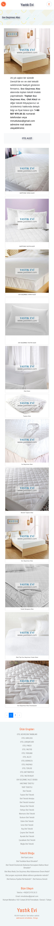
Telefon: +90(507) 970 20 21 (27, 892)
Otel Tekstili (27, 791)
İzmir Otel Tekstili (27, 825)
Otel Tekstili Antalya (27, 799)
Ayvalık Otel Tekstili (27, 836)
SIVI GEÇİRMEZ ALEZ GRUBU (27, 780)
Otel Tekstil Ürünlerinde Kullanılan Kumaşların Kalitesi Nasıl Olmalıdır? (27, 866)
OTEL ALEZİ (27, 757)
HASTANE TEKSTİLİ (27, 783)
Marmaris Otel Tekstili (27, 814)
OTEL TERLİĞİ (27, 768)
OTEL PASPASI (27, 765)
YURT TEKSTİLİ (27, 787)
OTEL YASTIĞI (27, 749)
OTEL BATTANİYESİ (27, 772)
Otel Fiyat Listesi (27, 857)
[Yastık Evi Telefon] (3, 4)
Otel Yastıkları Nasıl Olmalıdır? (27, 861)
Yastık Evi (27, 5)
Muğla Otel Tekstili (27, 844)
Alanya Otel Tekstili (27, 806)
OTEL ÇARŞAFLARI (27, 742)
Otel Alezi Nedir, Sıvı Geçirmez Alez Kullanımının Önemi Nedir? (27, 871)
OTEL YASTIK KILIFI (27, 776)
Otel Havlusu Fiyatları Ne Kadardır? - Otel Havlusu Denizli (27, 879)
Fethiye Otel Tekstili (27, 810)
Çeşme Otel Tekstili (27, 833)
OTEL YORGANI (27, 753)
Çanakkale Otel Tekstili (27, 840)
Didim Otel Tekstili (27, 821)
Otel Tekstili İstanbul (27, 802)
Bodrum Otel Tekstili (27, 817)
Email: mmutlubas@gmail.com (27, 896)
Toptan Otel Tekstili (27, 795)
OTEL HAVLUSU (27, 738)
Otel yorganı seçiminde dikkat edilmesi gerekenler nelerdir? (27, 875)
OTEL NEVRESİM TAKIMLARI (27, 734)
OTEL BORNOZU (27, 761)
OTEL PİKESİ (27, 746)
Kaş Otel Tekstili (27, 829)
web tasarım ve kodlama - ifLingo (27, 917)
